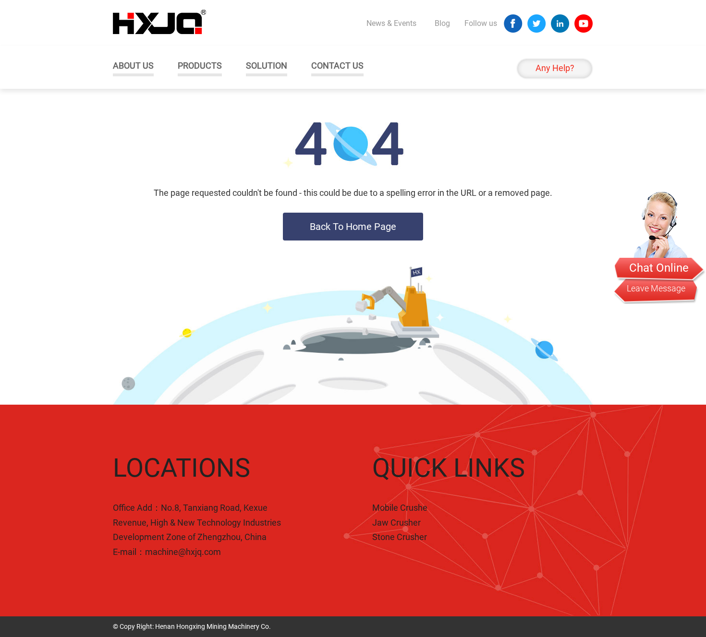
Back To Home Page (353, 226)
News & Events (391, 23)
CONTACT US (337, 65)
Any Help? (555, 68)
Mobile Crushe (399, 508)
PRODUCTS (200, 65)
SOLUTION (266, 65)
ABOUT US (133, 65)
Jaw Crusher (396, 522)
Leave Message (656, 288)
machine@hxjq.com (183, 552)
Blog (442, 23)
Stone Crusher (399, 537)
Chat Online (659, 268)
